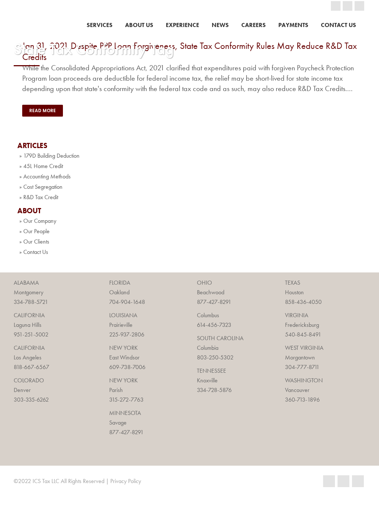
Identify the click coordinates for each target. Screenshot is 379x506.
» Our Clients (34, 241)
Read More (42, 110)
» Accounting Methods (45, 176)
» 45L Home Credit (41, 166)
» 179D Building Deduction (49, 156)
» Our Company (37, 221)
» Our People (34, 231)
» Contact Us (33, 252)
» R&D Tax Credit (38, 197)
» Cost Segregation (41, 187)
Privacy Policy (125, 481)
